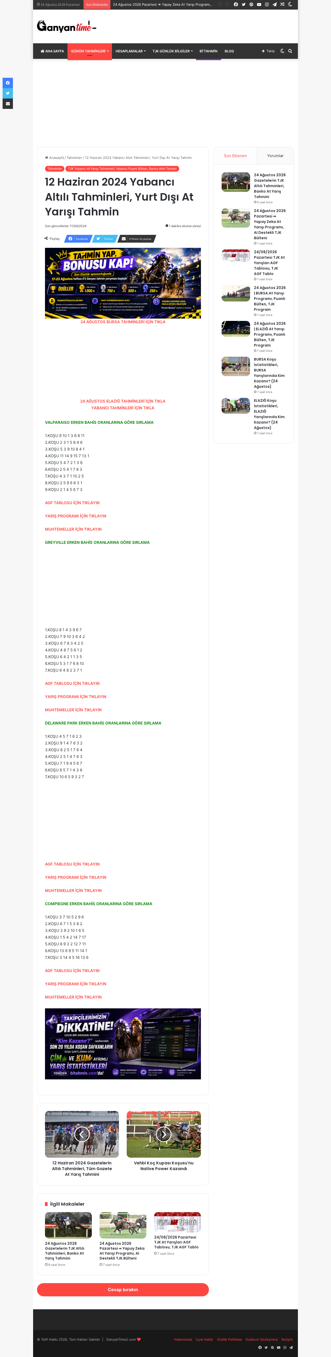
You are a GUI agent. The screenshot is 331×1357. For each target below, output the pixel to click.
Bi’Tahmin (208, 51)
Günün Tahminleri (88, 51)
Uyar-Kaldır (204, 1339)
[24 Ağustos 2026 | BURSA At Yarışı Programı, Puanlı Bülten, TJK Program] (236, 293)
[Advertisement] (165, 103)
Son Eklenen (235, 155)
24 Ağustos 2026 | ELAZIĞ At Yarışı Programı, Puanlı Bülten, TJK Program (270, 334)
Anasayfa (56, 158)
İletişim (287, 1339)
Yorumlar (275, 155)
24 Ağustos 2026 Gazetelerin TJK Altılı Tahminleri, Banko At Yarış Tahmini (64, 1251)
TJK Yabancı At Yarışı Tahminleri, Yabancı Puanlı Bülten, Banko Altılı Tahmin (122, 169)
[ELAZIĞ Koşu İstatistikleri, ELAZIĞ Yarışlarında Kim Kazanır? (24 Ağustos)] (236, 406)
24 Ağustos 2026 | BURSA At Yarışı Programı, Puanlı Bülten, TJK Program (270, 298)
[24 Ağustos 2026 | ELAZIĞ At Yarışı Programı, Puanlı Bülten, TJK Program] (236, 329)
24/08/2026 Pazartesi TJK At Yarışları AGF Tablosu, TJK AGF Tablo (176, 1242)
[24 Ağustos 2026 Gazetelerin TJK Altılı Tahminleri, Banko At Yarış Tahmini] (68, 1225)
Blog (229, 51)
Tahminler (74, 158)
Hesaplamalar (129, 51)
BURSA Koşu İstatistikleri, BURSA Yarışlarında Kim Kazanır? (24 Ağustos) (269, 373)
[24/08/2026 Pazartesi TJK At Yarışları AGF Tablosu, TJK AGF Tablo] (177, 1222)
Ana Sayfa (54, 51)
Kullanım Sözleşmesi (262, 1339)
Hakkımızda (183, 1339)
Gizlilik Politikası (229, 1339)
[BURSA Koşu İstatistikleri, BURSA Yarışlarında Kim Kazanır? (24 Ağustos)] (236, 366)
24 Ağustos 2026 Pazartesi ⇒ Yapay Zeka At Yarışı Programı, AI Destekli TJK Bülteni (122, 1251)
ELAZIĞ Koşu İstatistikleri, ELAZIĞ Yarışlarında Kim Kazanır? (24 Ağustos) (269, 414)
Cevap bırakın (123, 1289)
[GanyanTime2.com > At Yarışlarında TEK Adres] (67, 26)
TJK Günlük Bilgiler (171, 51)
